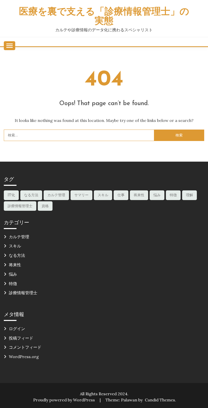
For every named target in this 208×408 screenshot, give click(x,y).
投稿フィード (21, 338)
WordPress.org (24, 356)
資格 (45, 206)
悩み (157, 195)
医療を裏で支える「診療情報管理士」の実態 (104, 16)
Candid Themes (160, 399)
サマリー (81, 195)
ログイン (17, 328)
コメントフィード (25, 347)
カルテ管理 (56, 195)
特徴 (173, 195)
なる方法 (31, 195)
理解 (189, 195)
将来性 (139, 195)
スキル (103, 195)
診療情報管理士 (20, 206)
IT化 (11, 195)
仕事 (121, 195)
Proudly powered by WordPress (64, 399)
